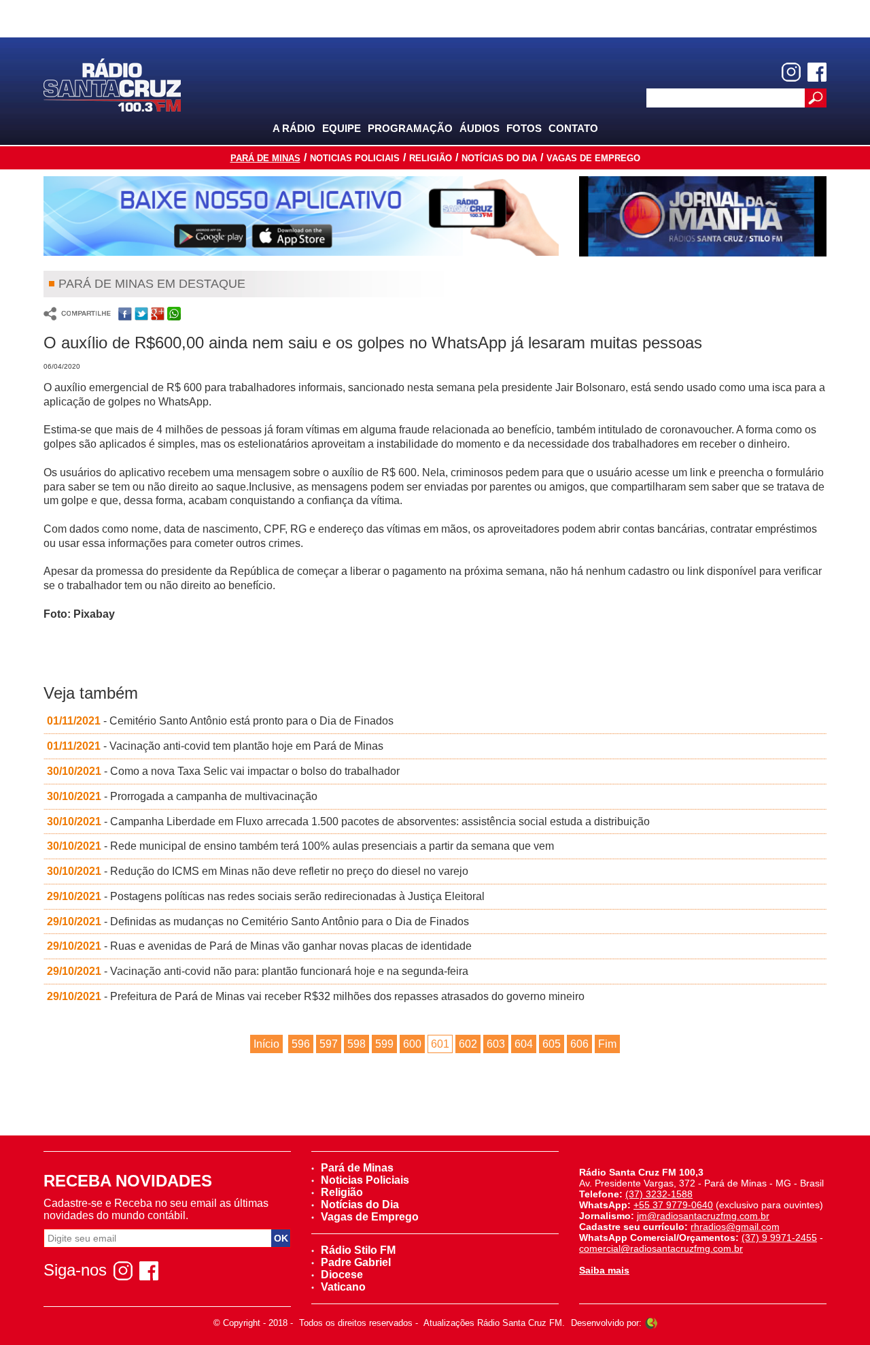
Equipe (341, 128)
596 (301, 1044)
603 (496, 1044)
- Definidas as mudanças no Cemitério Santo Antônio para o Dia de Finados (258, 921)
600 (412, 1044)
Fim (607, 1044)
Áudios (479, 128)
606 (579, 1044)
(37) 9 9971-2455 (779, 1237)
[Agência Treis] (651, 1323)
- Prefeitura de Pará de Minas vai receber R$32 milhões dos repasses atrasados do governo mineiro (316, 996)
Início (266, 1044)
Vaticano (343, 1287)
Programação (410, 128)
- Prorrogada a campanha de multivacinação (182, 796)
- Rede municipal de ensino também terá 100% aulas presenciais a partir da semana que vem (300, 846)
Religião (430, 158)
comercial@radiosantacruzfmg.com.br (661, 1248)
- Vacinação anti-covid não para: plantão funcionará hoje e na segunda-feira (257, 971)
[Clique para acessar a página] (301, 216)
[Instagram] (791, 72)
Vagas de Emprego (593, 158)
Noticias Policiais (355, 158)
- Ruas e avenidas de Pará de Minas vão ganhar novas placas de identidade (259, 946)
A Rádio (294, 128)
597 (328, 1044)
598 (356, 1044)
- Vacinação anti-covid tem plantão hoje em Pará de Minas (215, 746)
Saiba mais (604, 1270)
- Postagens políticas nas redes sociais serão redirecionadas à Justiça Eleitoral (266, 896)
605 (551, 1044)
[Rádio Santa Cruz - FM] (112, 84)
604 (524, 1044)
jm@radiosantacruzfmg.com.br (703, 1215)
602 (468, 1044)
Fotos (524, 128)
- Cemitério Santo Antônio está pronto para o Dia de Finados (220, 721)
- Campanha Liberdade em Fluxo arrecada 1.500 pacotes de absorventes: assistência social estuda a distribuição (348, 821)
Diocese (342, 1274)
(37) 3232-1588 (659, 1194)
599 (384, 1044)
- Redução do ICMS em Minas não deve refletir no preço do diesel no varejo (257, 871)
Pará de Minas (265, 158)
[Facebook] (816, 72)
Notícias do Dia (499, 158)
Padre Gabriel (356, 1262)
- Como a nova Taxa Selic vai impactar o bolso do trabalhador (223, 771)
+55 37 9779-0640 (673, 1204)
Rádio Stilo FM (358, 1250)
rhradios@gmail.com (735, 1226)
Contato (573, 128)
